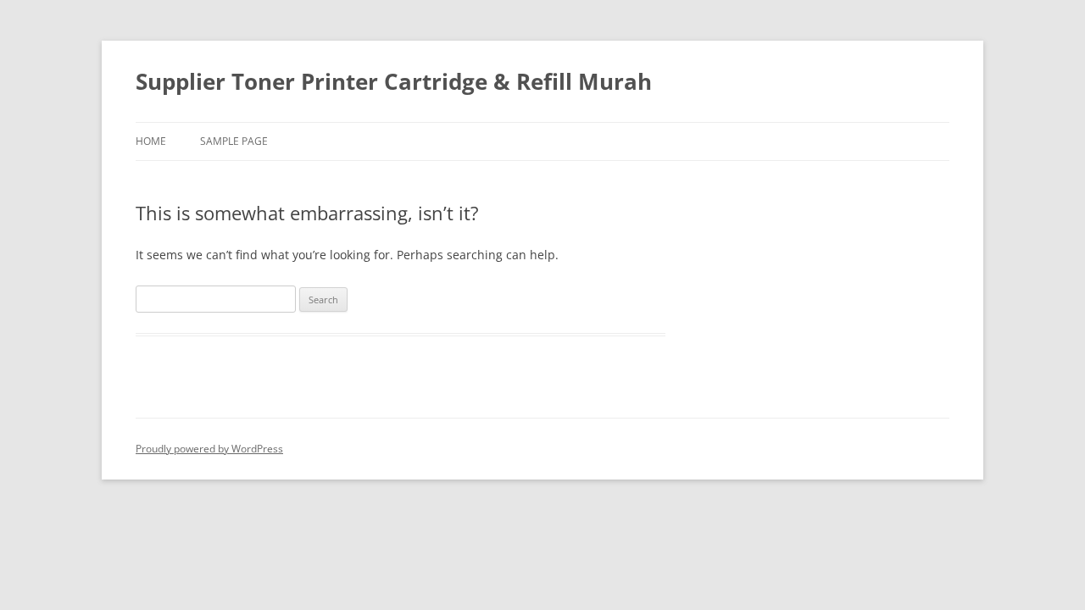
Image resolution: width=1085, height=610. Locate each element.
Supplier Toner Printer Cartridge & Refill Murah (394, 81)
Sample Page (234, 141)
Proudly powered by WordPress (209, 448)
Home (151, 141)
